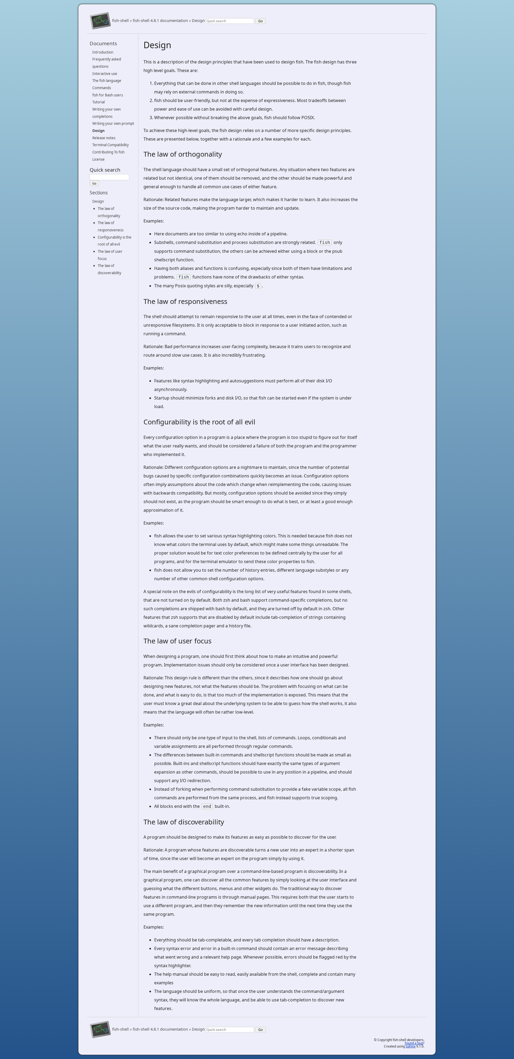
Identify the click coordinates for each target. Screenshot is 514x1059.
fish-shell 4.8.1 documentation (160, 20)
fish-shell (120, 20)
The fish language (106, 80)
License (98, 159)
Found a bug (414, 1043)
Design (198, 20)
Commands (101, 87)
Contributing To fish (108, 152)
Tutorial (98, 102)
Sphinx (410, 1046)
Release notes (103, 137)
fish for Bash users (107, 95)
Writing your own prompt (113, 123)
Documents (103, 43)
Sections (99, 192)
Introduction (102, 52)
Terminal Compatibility (110, 144)
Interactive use (104, 73)
